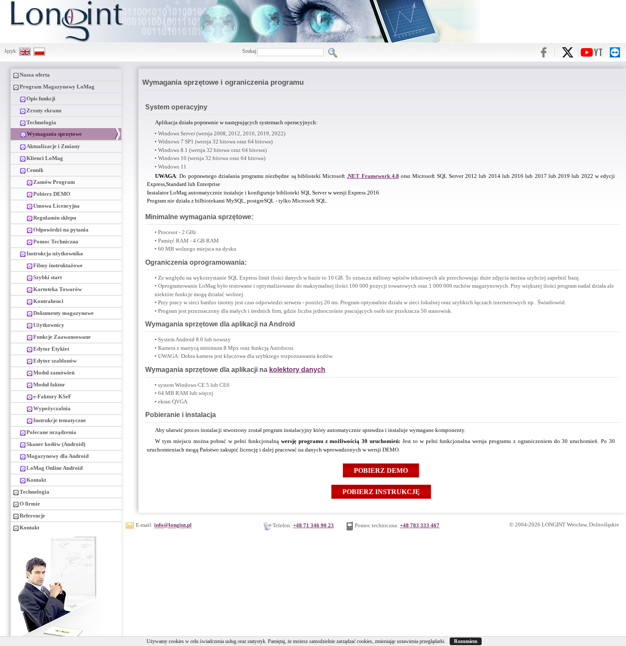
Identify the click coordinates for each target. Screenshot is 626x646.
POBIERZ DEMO (381, 470)
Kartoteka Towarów (57, 289)
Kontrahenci (48, 301)
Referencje (32, 515)
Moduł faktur (49, 384)
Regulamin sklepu (54, 217)
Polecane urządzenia (51, 432)
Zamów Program (54, 182)
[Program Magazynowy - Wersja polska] (39, 51)
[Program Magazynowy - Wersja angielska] (25, 51)
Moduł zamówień (54, 372)
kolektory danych (297, 369)
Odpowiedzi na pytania (61, 229)
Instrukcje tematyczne (59, 420)
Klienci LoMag (44, 158)
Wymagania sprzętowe (54, 134)
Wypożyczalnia (52, 408)
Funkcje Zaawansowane (62, 337)
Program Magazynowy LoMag (57, 86)
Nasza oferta (35, 74)
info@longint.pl (173, 525)
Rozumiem (465, 641)
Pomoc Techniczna (55, 241)
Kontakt (36, 480)
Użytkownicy (48, 325)
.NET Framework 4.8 (373, 176)
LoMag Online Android (54, 468)
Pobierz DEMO (51, 194)
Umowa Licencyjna (56, 206)
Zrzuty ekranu (43, 110)
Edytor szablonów (55, 360)
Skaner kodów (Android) (55, 444)
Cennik (34, 170)
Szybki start (47, 277)
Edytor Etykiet (51, 349)
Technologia (41, 122)
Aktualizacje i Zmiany (53, 146)
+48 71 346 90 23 (313, 525)
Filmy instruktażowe (58, 265)
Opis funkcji (40, 98)
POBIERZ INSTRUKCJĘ (381, 491)
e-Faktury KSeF (52, 396)
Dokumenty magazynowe (63, 313)
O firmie (30, 503)
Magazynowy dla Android (57, 456)
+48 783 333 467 (419, 525)
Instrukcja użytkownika (54, 253)
